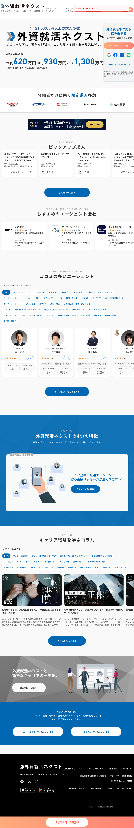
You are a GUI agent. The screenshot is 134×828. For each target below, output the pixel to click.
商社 (38, 298)
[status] (101, 8)
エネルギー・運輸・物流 (49, 303)
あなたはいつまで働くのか (44, 561)
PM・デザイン (78, 309)
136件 (67, 358)
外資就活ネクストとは (96, 768)
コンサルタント (38, 292)
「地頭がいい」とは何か (96, 561)
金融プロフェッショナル (72, 292)
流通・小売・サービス (53, 298)
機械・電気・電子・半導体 (105, 315)
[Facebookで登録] (115, 55)
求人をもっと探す (67, 192)
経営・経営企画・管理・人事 (56, 309)
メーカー (28, 298)
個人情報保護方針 (124, 788)
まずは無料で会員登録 (67, 822)
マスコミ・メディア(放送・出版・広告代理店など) (102, 298)
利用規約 (124, 72)
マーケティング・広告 (97, 309)
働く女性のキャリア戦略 (102, 556)
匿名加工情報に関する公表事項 (93, 776)
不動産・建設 (35, 315)
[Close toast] (126, 8)
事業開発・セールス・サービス (99, 292)
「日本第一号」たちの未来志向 (16, 561)
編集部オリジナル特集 (89, 567)
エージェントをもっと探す (67, 391)
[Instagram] (36, 781)
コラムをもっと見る (67, 640)
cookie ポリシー (95, 788)
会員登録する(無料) (85, 489)
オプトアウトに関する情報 (121, 776)
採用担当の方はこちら (73, 768)
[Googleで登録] (109, 55)
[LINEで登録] (129, 55)
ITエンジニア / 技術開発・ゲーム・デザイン (22, 309)
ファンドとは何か (20, 556)
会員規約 (109, 788)
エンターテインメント (13, 303)
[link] (117, 333)
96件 (104, 358)
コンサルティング (20, 292)
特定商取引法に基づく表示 (121, 781)
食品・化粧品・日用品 (67, 315)
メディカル (30, 303)
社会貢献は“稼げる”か (66, 567)
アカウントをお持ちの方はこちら (119, 65)
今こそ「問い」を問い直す (71, 561)
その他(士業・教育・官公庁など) (77, 303)
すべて (6, 292)
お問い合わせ (126, 768)
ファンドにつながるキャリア (44, 556)
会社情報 (113, 768)
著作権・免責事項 (76, 788)
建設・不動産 (71, 298)
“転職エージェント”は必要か (114, 567)
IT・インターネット (12, 298)
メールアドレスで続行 (119, 45)
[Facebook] (22, 781)
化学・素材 (85, 315)
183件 (30, 358)
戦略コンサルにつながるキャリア (73, 556)
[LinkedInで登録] (122, 55)
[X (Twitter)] (29, 781)
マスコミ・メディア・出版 (15, 315)
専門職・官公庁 (10, 321)
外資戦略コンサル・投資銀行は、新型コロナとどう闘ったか (28, 567)
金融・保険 (53, 292)
